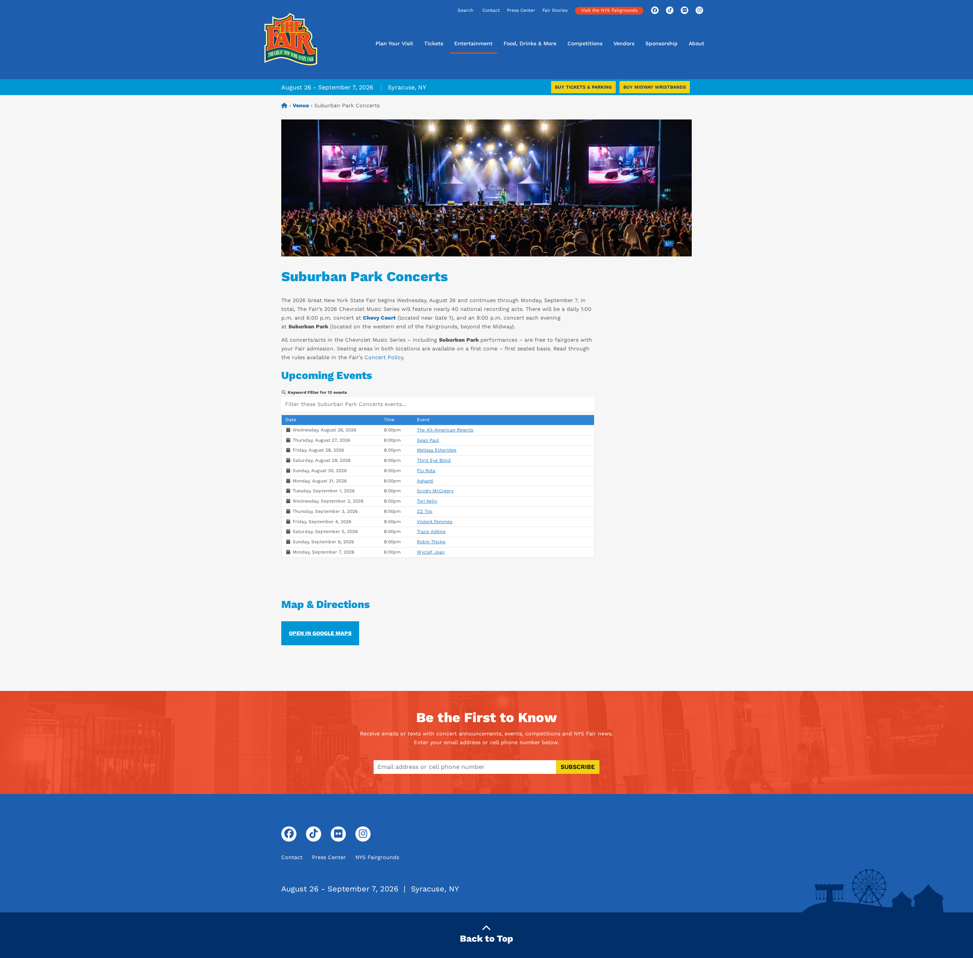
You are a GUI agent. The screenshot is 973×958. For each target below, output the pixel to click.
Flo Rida (426, 470)
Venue (301, 105)
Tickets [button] (433, 43)
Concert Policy (383, 357)
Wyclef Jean (431, 552)
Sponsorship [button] (661, 43)
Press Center (521, 10)
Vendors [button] (623, 43)
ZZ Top (425, 511)
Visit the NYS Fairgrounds (609, 10)
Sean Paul (428, 440)
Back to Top (486, 938)
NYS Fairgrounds (377, 857)
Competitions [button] (584, 43)
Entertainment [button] (473, 43)
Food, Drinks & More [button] (530, 43)
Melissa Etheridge (436, 450)
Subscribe (578, 766)
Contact (491, 10)
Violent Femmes (434, 521)
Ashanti (425, 481)
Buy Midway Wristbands (654, 87)
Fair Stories (554, 10)
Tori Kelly (427, 501)
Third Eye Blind (434, 460)
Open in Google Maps (320, 633)
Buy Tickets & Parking (583, 87)
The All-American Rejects (445, 430)
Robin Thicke (431, 541)
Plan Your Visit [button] (394, 43)
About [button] (696, 43)
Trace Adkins (431, 531)
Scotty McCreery (435, 490)
